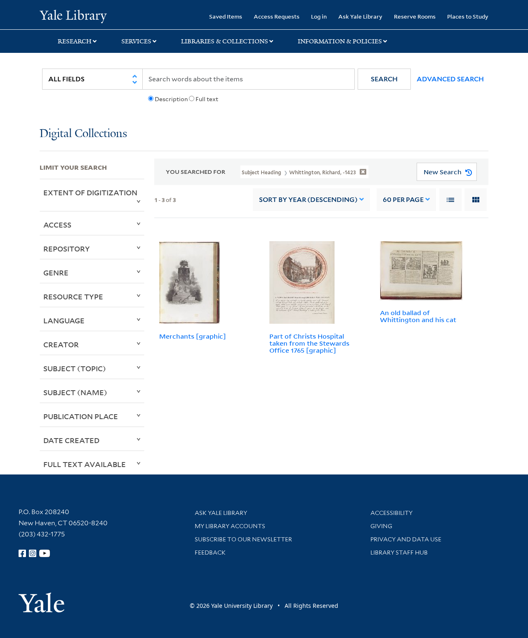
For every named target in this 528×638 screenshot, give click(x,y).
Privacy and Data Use (405, 539)
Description (171, 99)
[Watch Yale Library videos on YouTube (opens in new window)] (44, 553)
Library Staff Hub (399, 552)
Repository (66, 249)
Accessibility (391, 513)
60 (403, 200)
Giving (381, 526)
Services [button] (136, 41)
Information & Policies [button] (340, 41)
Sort (308, 200)
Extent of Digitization (90, 192)
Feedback (210, 552)
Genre (55, 272)
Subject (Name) (75, 392)
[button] (384, 79)
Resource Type (73, 296)
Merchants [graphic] (192, 336)
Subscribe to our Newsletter (243, 539)
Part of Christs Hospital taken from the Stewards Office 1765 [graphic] (309, 343)
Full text (207, 99)
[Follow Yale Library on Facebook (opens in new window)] (22, 553)
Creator (61, 344)
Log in (319, 16)
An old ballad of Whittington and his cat (418, 316)
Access (57, 225)
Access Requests (276, 16)
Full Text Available (84, 464)
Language (64, 320)
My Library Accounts (230, 526)
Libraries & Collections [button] (224, 41)
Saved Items (225, 16)
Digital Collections (83, 134)
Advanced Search (450, 79)
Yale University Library (73, 15)
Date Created (71, 440)
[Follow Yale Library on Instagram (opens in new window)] (32, 553)
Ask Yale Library (360, 16)
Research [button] (75, 41)
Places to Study (467, 16)
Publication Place (80, 416)
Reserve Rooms (415, 16)
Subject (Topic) (74, 368)
